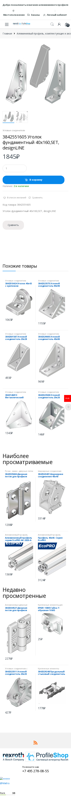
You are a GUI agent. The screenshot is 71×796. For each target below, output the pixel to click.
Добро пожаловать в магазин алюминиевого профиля (35, 4)
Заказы (35, 14)
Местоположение (14, 14)
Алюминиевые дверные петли (16, 605)
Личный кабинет (57, 14)
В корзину (35, 179)
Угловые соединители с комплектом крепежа (16, 669)
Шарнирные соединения (49, 471)
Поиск (52, 24)
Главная (7, 33)
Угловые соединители (14, 130)
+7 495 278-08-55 (35, 771)
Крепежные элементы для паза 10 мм (50, 605)
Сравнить (37, 197)
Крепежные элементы (48, 668)
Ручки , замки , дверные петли (19, 471)
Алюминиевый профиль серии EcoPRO (16, 535)
